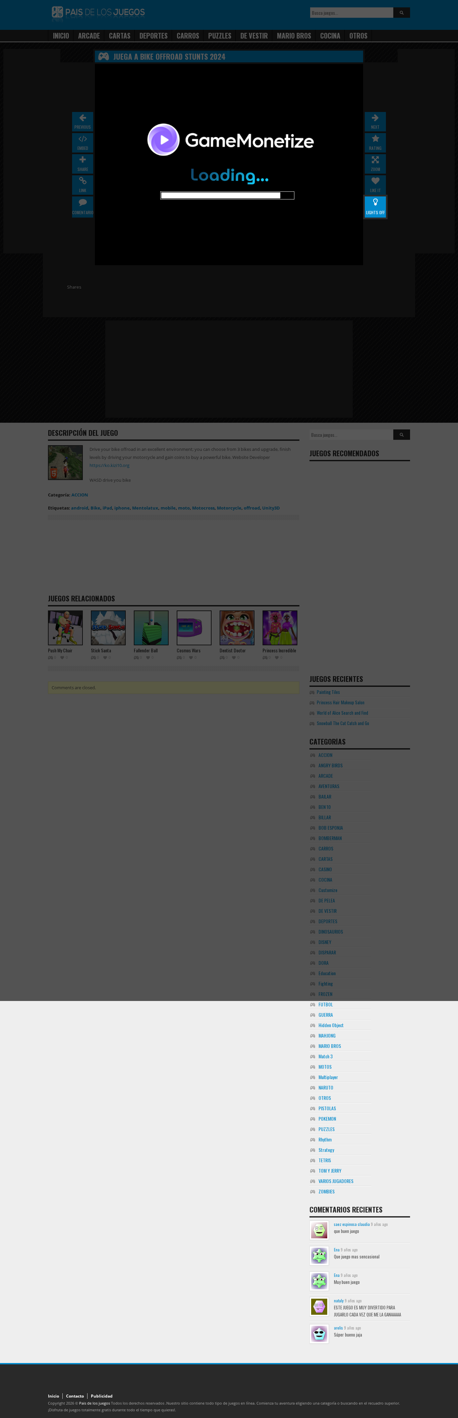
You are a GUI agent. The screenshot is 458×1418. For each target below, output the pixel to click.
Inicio (53, 1396)
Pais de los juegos (94, 1403)
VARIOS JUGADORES (336, 1180)
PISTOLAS (327, 1108)
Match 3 (326, 1056)
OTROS (325, 1097)
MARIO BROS (330, 1045)
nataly (339, 1300)
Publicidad (102, 1396)
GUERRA (326, 1014)
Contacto (75, 1396)
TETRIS (325, 1160)
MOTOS (325, 1066)
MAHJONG (327, 1035)
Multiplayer (328, 1076)
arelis (338, 1328)
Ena (337, 1249)
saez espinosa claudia (352, 1224)
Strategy (326, 1149)
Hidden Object (331, 1024)
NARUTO (326, 1087)
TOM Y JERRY (330, 1170)
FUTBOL (326, 1004)
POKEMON (327, 1118)
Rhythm (325, 1139)
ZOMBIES (327, 1191)
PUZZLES (327, 1128)
